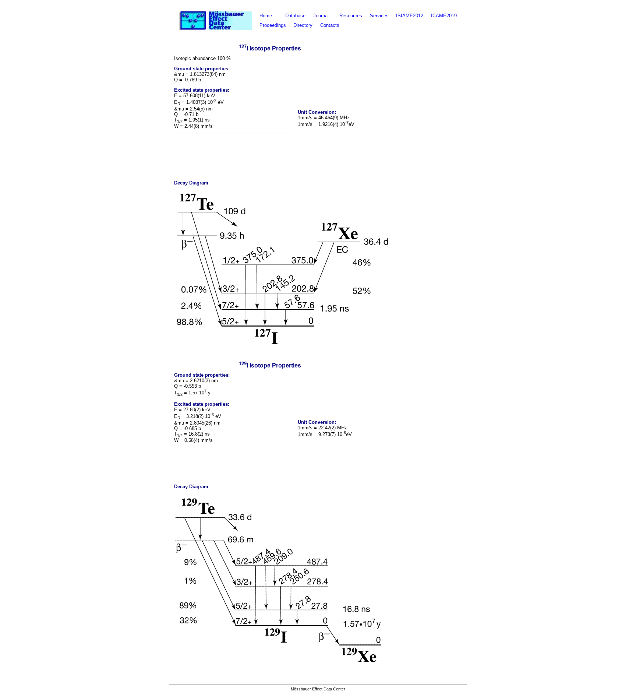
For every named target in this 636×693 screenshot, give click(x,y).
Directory (302, 25)
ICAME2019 (444, 15)
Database (295, 15)
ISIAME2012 (409, 15)
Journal (321, 15)
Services (379, 15)
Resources (350, 15)
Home (265, 15)
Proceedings (272, 25)
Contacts (329, 25)
